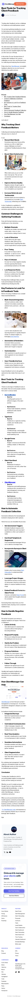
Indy (2, 972)
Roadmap (3, 920)
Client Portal (18, 911)
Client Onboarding (19, 916)
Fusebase (3, 981)
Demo (3, 918)
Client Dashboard (19, 930)
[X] (5, 852)
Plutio (2, 986)
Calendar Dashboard (20, 939)
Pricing (3, 913)
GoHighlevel (4, 976)
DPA (16, 951)
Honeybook (4, 990)
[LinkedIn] (7, 852)
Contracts (17, 920)
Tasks (16, 923)
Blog (2, 951)
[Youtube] (19, 972)
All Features (4, 916)
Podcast (3, 953)
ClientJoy (3, 967)
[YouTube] (10, 852)
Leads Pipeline (18, 925)
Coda (2, 979)
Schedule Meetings (20, 941)
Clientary (3, 974)
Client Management (20, 913)
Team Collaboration (20, 927)
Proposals (17, 918)
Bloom (3, 969)
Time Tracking (18, 937)
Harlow (3, 988)
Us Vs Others (4, 962)
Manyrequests (5, 983)
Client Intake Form (19, 934)
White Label (18, 944)
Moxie (2, 965)
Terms (16, 955)
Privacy (17, 953)
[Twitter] (16, 972)
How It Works (4, 911)
